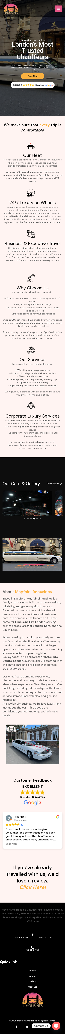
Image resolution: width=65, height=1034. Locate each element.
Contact (32, 986)
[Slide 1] (24, 518)
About (8, 591)
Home (33, 970)
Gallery (32, 981)
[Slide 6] (40, 518)
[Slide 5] (37, 519)
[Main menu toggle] (58, 8)
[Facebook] (16, 1027)
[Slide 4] (34, 518)
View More (53, 483)
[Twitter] (27, 1027)
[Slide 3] (31, 518)
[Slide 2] (28, 518)
